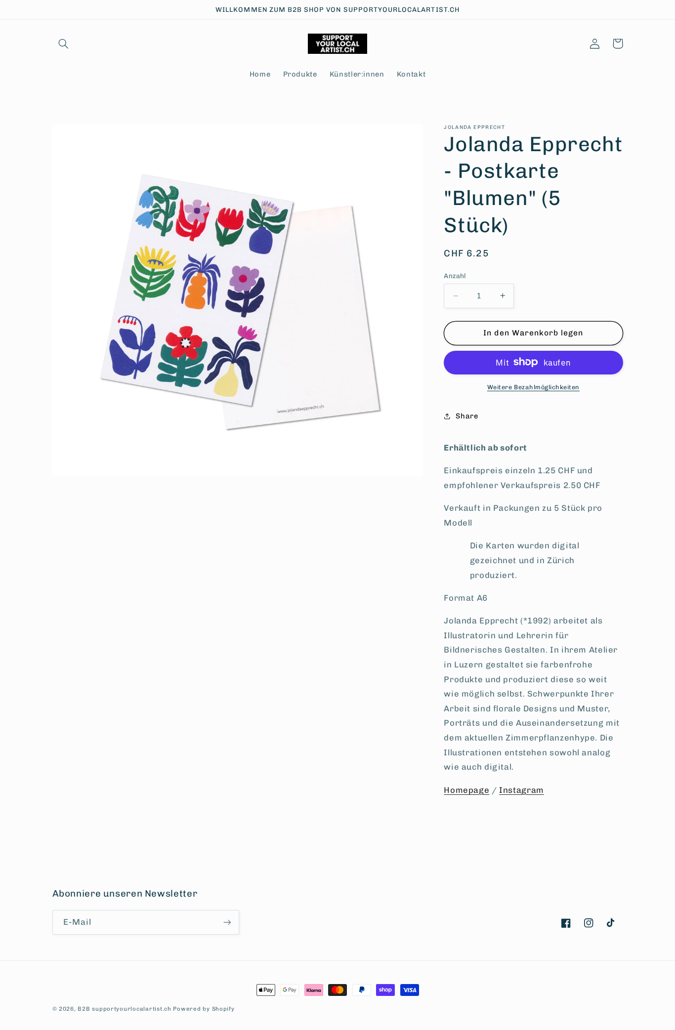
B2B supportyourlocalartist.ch (124, 1008)
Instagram (521, 789)
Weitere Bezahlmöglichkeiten (533, 386)
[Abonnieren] (226, 922)
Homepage (466, 789)
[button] (63, 43)
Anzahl (455, 276)
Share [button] (467, 415)
